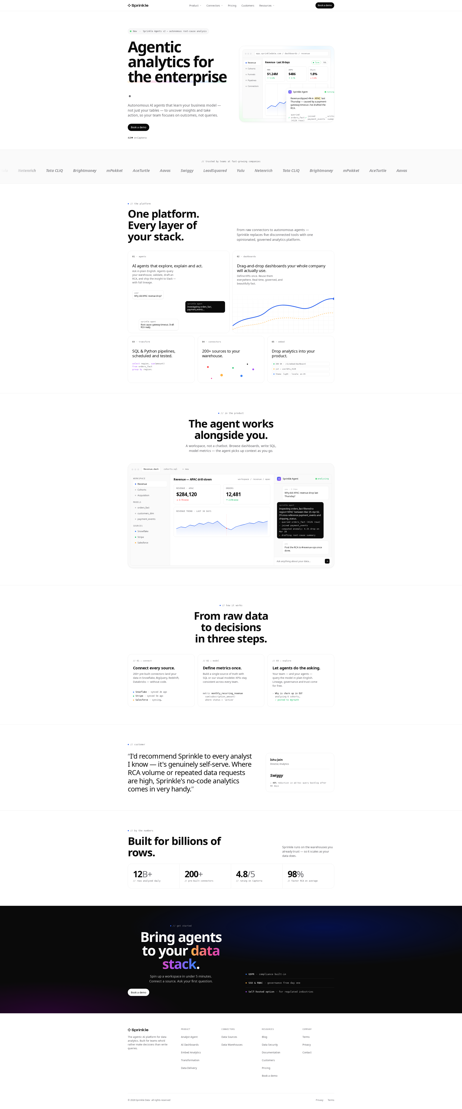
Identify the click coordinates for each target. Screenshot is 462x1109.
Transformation (190, 1060)
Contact (306, 1052)
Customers (247, 5)
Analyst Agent (189, 1037)
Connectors (213, 5)
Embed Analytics (191, 1052)
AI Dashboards (190, 1044)
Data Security (270, 1044)
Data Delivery (189, 1068)
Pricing (232, 5)
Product (194, 5)
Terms (306, 1037)
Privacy (306, 1044)
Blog (264, 1037)
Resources (265, 5)
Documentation (271, 1052)
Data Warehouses (232, 1044)
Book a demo (325, 5)
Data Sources (229, 1037)
